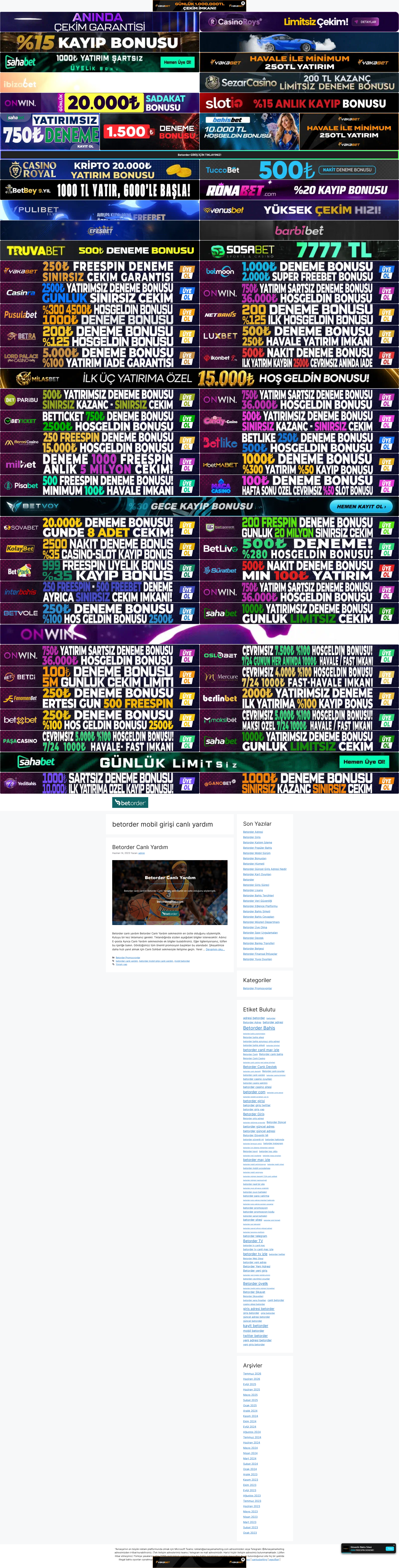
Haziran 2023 (251, 1506)
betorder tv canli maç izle (258, 1249)
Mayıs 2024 (250, 1447)
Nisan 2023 (250, 1516)
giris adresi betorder (258, 1309)
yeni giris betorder (254, 1344)
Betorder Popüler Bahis (257, 847)
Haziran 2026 (251, 1379)
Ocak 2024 (250, 1469)
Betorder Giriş (252, 837)
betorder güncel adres (258, 1126)
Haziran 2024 (251, 1442)
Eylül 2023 (249, 1490)
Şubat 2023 (250, 1527)
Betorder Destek (253, 938)
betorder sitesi (252, 1219)
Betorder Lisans (253, 890)
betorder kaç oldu (268, 1151)
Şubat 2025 (250, 1400)
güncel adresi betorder (256, 1316)
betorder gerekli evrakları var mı (256, 1097)
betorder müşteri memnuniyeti (255, 1180)
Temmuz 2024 (252, 1437)
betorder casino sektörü (255, 1083)
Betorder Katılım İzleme (257, 842)
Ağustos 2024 (252, 1432)
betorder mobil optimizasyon (254, 1164)
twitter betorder (255, 1336)
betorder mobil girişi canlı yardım (156, 961)
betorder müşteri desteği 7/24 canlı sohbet (260, 1176)
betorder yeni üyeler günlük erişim (256, 1275)
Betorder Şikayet (254, 1292)
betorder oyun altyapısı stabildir (256, 1188)
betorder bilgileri (273, 1046)
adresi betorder (254, 1018)
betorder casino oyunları (257, 1079)
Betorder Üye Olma (255, 927)
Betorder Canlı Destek (260, 1067)
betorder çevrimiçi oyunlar (256, 1278)
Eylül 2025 (249, 1384)
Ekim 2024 (249, 1421)
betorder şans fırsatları (254, 1300)
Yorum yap (121, 964)
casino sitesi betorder (254, 1304)
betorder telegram (255, 1236)
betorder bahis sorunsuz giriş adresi (261, 1041)
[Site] (99, 271)
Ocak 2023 (250, 1532)
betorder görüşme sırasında (254, 1123)
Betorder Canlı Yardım (140, 847)
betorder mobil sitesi (275, 1164)
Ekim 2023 (249, 1485)
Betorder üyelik (255, 1283)
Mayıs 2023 (250, 1511)
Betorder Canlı (250, 1054)
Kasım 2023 (250, 1479)
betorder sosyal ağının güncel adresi (257, 1228)
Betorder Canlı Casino (254, 1058)
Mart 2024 (249, 1458)
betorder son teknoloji (251, 1224)
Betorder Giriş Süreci (256, 884)
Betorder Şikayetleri (253, 1296)
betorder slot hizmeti (272, 1220)
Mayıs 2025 (250, 1394)
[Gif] (199, 378)
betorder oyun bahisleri (255, 1192)
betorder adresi (273, 1022)
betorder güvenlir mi (253, 1139)
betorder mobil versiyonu (253, 1172)
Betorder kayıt (250, 1151)
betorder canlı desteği (252, 1071)
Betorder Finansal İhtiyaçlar (260, 953)
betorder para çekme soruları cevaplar (258, 1204)
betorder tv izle (255, 1254)
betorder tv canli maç (254, 1245)
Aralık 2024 (250, 1410)
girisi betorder (268, 1313)
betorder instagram (273, 1143)
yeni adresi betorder (257, 1340)
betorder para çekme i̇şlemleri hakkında (258, 1200)
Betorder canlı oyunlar (273, 1071)
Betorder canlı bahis (271, 1054)
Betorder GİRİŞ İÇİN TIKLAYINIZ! (199, 154)
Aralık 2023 (250, 1474)
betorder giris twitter (257, 1105)
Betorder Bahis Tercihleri (258, 895)
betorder (271, 1018)
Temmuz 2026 (252, 1373)
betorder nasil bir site (254, 1184)
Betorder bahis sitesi (253, 1037)
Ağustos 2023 (252, 1495)
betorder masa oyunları (272, 1156)
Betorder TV (253, 1241)
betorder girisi (254, 1101)
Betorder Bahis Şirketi (256, 911)
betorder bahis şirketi (254, 1045)
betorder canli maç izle (261, 1050)
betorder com (254, 1092)
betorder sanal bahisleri (255, 1216)
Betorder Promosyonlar (128, 957)
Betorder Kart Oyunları (257, 874)
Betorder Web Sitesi (253, 1258)
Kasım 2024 (250, 1416)
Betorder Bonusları (254, 858)
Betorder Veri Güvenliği (257, 900)
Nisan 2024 (250, 1453)
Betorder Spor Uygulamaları (260, 932)
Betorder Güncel (276, 1122)
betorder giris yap (253, 1109)
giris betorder (251, 1313)
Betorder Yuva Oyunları (257, 959)
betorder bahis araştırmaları (254, 1034)
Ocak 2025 (250, 1405)
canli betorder (276, 1300)
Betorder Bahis (259, 1028)
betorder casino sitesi (257, 1087)
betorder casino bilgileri (276, 1075)
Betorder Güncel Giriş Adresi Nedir (265, 869)
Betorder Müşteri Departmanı (261, 922)
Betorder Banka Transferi (258, 943)
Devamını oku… (215, 949)
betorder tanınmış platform (253, 1232)
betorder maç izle (256, 1160)
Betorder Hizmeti (253, 863)
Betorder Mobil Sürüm (257, 853)
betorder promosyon (255, 1207)
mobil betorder (182, 961)
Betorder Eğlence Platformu (260, 906)
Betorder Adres (252, 1022)
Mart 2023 (249, 1522)
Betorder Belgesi (253, 948)
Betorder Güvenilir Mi (255, 1135)
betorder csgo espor (275, 1093)
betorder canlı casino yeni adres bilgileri (259, 1063)
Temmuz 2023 (252, 1500)
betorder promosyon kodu (258, 1211)
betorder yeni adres (254, 1262)
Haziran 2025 (251, 1389)
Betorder (248, 879)
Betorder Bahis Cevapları (258, 916)
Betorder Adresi (253, 831)
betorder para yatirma (256, 1195)
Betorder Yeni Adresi (256, 1266)
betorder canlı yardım (127, 961)
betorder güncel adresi (259, 1131)
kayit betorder (255, 1325)
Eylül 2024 (249, 1426)
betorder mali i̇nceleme (252, 1156)
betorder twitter (277, 1254)
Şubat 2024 (250, 1463)
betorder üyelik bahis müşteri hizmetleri (259, 1288)
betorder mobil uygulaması (256, 1168)
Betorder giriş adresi (253, 1118)
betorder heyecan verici (252, 1144)
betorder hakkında (274, 1139)
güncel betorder (252, 1320)
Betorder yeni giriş (255, 1270)
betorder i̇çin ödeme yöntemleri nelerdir (258, 1148)
